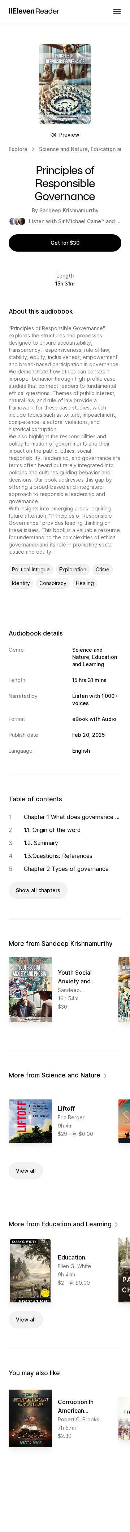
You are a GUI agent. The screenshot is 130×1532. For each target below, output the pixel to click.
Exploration (72, 569)
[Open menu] (117, 11)
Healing (85, 583)
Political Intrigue (31, 569)
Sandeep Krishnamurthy (69, 210)
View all (26, 1171)
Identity (21, 583)
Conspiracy (52, 583)
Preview (69, 135)
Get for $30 (65, 243)
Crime (102, 569)
